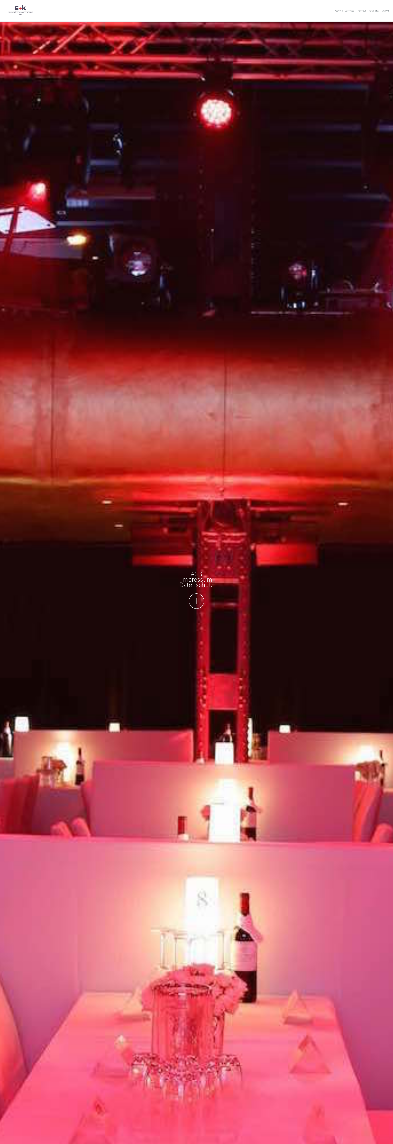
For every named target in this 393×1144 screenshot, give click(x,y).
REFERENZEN (374, 11)
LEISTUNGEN (350, 11)
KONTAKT (385, 11)
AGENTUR (338, 11)
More (196, 601)
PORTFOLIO (362, 11)
